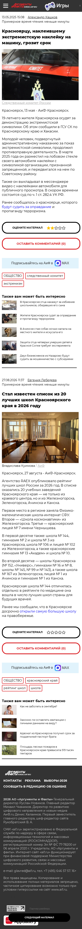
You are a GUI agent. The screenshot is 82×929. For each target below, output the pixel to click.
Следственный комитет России (26, 103)
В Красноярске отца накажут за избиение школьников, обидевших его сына (47, 303)
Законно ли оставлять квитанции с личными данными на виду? (43, 721)
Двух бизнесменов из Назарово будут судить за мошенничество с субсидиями (46, 357)
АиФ (41, 466)
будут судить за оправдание (26, 207)
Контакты (12, 780)
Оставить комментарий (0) (41, 244)
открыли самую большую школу (48, 611)
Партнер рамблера (40, 908)
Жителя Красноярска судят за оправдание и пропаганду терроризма (48, 317)
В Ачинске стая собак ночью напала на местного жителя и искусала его (45, 330)
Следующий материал (39, 917)
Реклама (33, 780)
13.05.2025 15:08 (13, 17)
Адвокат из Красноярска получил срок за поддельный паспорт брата (47, 735)
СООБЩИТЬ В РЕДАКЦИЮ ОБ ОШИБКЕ (34, 786)
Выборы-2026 (55, 780)
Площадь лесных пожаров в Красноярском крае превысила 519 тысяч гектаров (47, 750)
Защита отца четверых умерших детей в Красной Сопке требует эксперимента (46, 344)
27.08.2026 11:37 (13, 380)
